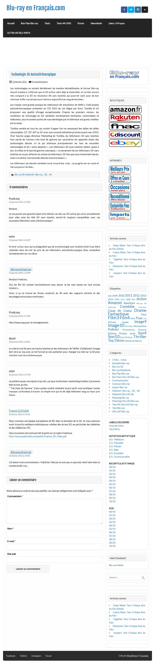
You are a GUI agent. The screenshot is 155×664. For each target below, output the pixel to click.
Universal (130, 340)
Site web (11, 553)
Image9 (140, 321)
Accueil (11, 23)
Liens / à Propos (117, 23)
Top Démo (116, 340)
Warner (138, 341)
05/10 (112, 484)
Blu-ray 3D (20, 174)
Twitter (23, 655)
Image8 (125, 322)
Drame (140, 310)
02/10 (112, 473)
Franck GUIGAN (19, 410)
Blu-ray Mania (116, 565)
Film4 (125, 317)
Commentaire (15, 496)
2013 (143, 295)
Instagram (36, 655)
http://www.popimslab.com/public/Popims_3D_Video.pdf (38, 436)
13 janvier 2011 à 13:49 (19, 272)
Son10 (114, 336)
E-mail (11, 541)
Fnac (139, 318)
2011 (128, 295)
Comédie (127, 306)
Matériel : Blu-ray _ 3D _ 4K (39, 174)
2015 (117, 299)
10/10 (112, 501)
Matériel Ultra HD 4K (123, 394)
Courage (144, 655)
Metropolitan (140, 326)
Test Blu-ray (118, 408)
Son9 (142, 333)
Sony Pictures (126, 337)
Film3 (113, 317)
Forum (81, 23)
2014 (110, 299)
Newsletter (96, 23)
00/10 (112, 467)
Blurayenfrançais (21, 269)
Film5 (132, 318)
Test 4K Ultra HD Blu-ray (125, 404)
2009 (115, 295)
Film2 (144, 314)
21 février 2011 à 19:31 (19, 414)
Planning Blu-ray (120, 397)
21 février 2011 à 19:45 (19, 455)
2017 (123, 299)
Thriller (140, 336)
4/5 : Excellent (116, 453)
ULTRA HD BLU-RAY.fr (18, 32)
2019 (133, 299)
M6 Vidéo (129, 326)
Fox (145, 318)
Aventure (129, 303)
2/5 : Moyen (115, 446)
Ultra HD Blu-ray (120, 411)
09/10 (112, 497)
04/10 (112, 480)
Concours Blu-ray (121, 383)
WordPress (132, 655)
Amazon (115, 302)
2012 (136, 295)
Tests (47, 23)
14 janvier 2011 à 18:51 (19, 341)
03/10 (112, 477)
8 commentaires (40, 81)
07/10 (112, 491)
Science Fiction (117, 333)
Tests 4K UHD (64, 23)
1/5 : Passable (116, 442)
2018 (128, 299)
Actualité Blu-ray (120, 363)
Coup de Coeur (120, 310)
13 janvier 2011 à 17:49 (19, 316)
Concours (143, 307)
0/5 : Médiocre (116, 439)
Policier (113, 329)
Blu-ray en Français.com (36, 8)
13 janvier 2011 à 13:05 (19, 202)
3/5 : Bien (114, 449)
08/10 (112, 494)
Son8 (132, 333)
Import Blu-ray (119, 387)
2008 (110, 296)
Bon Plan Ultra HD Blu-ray (125, 377)
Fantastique (118, 313)
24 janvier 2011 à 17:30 (19, 374)
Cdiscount (112, 307)
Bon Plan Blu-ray (29, 23)
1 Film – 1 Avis (119, 359)
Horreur (112, 322)
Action (142, 299)
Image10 (116, 325)
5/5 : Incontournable (119, 456)
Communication (120, 380)
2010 (121, 295)
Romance (143, 330)
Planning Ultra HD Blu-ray (125, 401)
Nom (10, 528)
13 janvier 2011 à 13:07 (19, 240)
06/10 (112, 487)
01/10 (112, 470)
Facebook (10, 655)
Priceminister (128, 329)
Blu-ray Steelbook (121, 370)
